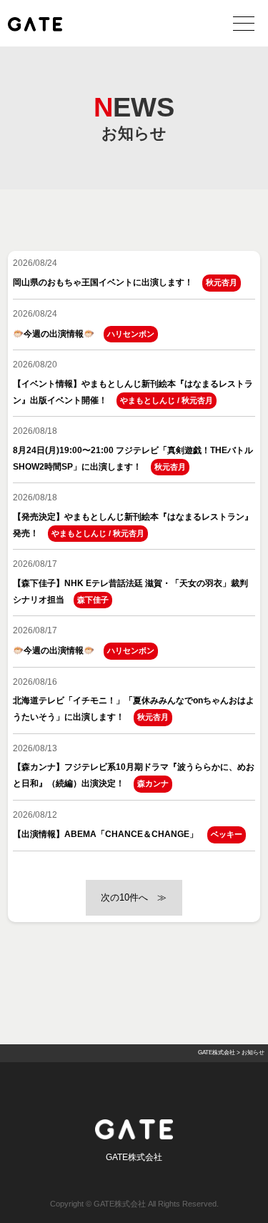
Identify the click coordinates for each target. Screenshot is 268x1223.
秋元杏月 (221, 282)
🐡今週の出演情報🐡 (53, 334)
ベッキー (226, 834)
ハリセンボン (130, 334)
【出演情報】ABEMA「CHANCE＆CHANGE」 (105, 834)
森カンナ (153, 783)
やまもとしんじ (147, 400)
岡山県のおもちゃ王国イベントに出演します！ (103, 282)
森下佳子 (93, 599)
